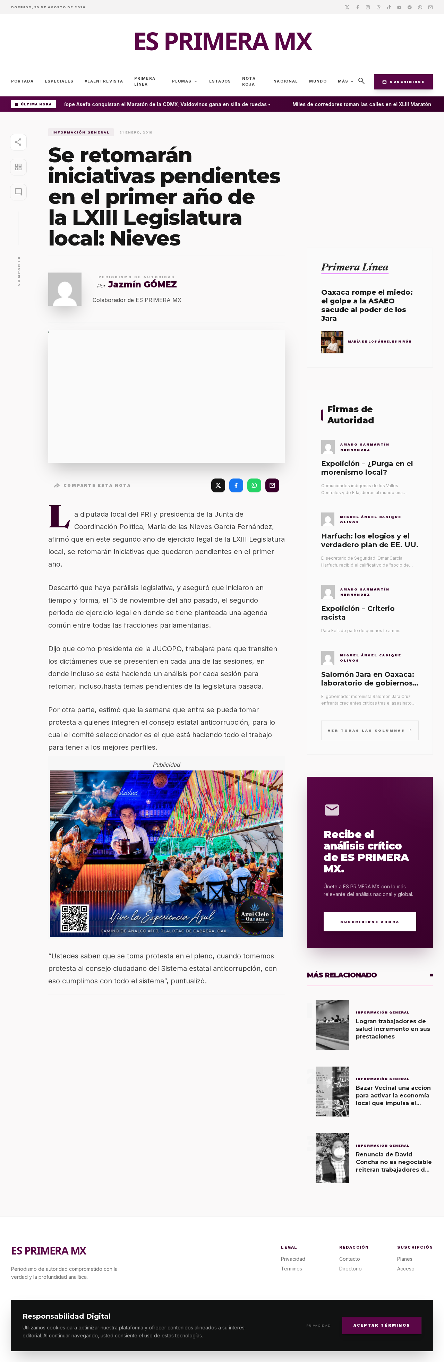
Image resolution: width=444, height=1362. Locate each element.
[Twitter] (347, 7)
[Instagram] (368, 7)
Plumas (185, 81)
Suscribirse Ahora (370, 922)
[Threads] (378, 7)
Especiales (59, 81)
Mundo (318, 81)
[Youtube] (399, 7)
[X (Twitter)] (218, 485)
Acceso (406, 1269)
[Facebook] (357, 7)
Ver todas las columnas (370, 730)
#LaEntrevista (104, 81)
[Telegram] (409, 7)
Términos (291, 1269)
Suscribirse (403, 82)
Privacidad (318, 1325)
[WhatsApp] (254, 485)
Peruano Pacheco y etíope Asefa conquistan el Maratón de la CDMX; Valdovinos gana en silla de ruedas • (133, 104)
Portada (22, 81)
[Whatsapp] (420, 7)
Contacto (349, 1259)
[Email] (430, 7)
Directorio (350, 1269)
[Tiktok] (388, 7)
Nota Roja (248, 81)
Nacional (285, 81)
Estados (220, 81)
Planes (404, 1259)
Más (346, 81)
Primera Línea (144, 81)
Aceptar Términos (381, 1325)
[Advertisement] (370, 176)
